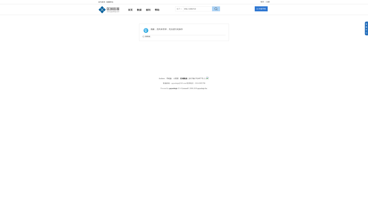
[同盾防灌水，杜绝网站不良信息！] (207, 78)
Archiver (162, 78)
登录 (262, 2)
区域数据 (183, 78)
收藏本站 (109, 2)
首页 (130, 10)
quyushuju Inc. (202, 88)
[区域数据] (109, 13)
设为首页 (101, 2)
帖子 (178, 9)
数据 (139, 10)
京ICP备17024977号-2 (197, 78)
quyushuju (173, 88)
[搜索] (216, 8)
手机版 (169, 78)
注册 (268, 2)
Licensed (185, 88)
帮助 (157, 10)
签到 (148, 10)
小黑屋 (176, 78)
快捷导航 (262, 9)
